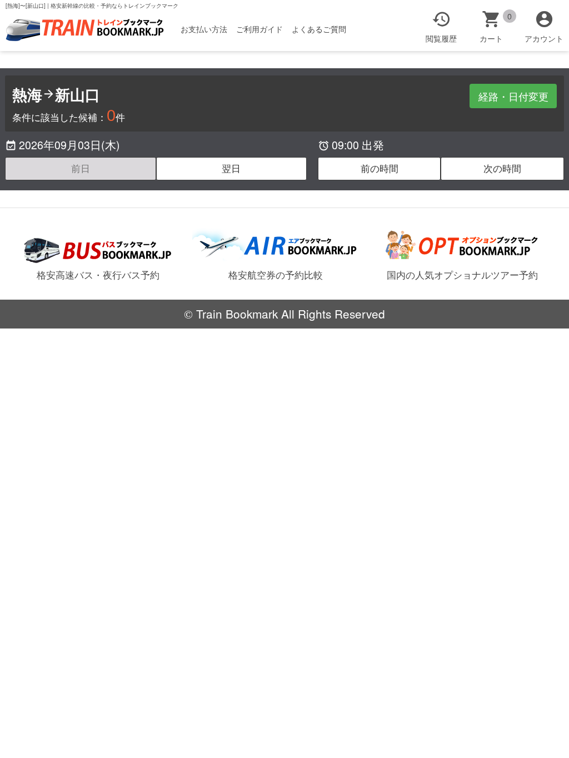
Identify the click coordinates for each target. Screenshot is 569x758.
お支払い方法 (204, 28)
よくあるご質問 (319, 28)
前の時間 (379, 168)
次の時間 (502, 168)
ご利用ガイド (259, 28)
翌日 (231, 168)
